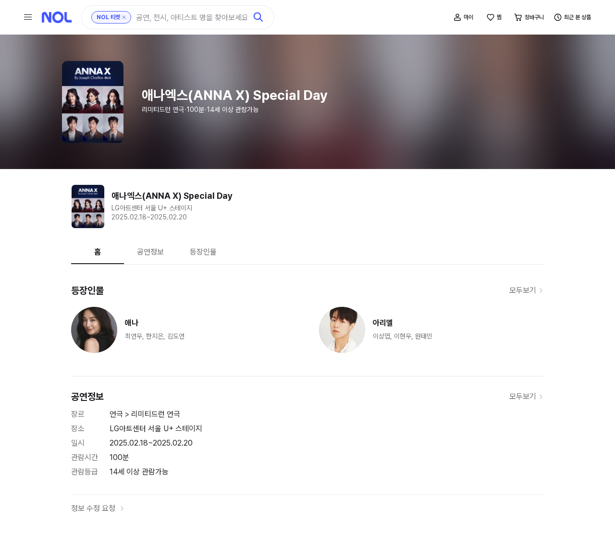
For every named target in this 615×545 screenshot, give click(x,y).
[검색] (258, 17)
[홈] (56, 17)
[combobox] (191, 17)
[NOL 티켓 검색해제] (124, 17)
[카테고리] (28, 17)
